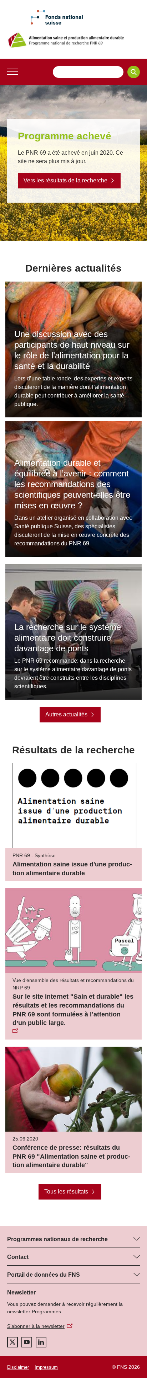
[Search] (133, 72)
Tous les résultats (66, 1192)
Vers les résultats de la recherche (65, 180)
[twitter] (12, 1342)
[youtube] (26, 1342)
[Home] (73, 40)
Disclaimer (18, 1367)
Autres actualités (66, 714)
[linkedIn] (41, 1342)
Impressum (46, 1367)
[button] (12, 72)
